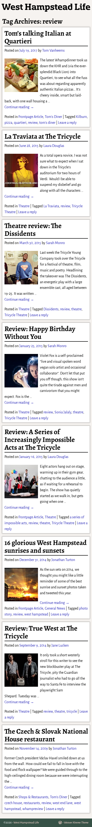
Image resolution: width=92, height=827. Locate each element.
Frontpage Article (30, 117)
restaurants (32, 803)
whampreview (32, 809)
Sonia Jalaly (62, 412)
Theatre (23, 206)
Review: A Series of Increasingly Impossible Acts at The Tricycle (39, 439)
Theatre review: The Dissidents (33, 229)
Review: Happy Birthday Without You (39, 332)
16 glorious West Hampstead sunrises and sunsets (45, 546)
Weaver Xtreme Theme (76, 822)
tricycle (72, 711)
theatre (76, 309)
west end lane (62, 803)
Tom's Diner (53, 117)
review (33, 123)
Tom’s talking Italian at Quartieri (37, 37)
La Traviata (51, 206)
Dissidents (51, 309)
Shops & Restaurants (33, 797)
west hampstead (36, 614)
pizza (8, 123)
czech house (13, 803)
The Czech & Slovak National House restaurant (46, 735)
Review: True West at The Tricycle (40, 632)
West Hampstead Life (26, 822)
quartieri (20, 123)
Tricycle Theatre (15, 315)
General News (55, 608)
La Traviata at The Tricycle (42, 136)
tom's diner (47, 123)
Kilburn (81, 117)
